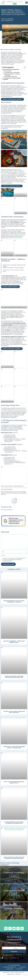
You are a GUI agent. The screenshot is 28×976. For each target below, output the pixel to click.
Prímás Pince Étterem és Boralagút (14, 410)
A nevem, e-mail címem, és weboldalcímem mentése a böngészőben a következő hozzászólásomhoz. (13, 560)
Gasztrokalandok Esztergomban (10, 69)
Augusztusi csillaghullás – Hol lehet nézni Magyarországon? (14, 641)
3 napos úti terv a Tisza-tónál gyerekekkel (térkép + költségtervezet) (14, 747)
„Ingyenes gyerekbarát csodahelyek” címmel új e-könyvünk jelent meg (14, 676)
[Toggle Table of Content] (24, 67)
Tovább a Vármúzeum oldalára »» (11, 348)
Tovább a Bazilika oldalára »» (10, 286)
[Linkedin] (22, 928)
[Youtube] (14, 928)
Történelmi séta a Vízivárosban (12, 72)
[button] (26, 3)
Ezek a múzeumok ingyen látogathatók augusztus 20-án (14, 782)
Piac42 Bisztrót (22, 115)
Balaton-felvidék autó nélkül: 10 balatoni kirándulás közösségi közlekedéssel (14, 857)
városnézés (18, 49)
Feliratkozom (14, 951)
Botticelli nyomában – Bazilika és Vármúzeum (12, 74)
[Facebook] (14, 4)
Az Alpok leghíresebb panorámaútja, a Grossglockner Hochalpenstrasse (14, 822)
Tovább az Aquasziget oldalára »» (11, 186)
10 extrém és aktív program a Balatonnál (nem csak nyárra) (14, 712)
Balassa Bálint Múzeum (16, 235)
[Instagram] (16, 4)
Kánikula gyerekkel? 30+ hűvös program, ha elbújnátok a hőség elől (14, 601)
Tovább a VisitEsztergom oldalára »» (12, 99)
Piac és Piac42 (7, 71)
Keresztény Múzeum (15, 238)
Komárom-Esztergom (8, 49)
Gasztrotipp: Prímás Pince (11, 76)
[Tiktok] (18, 928)
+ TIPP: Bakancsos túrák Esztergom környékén (12, 78)
